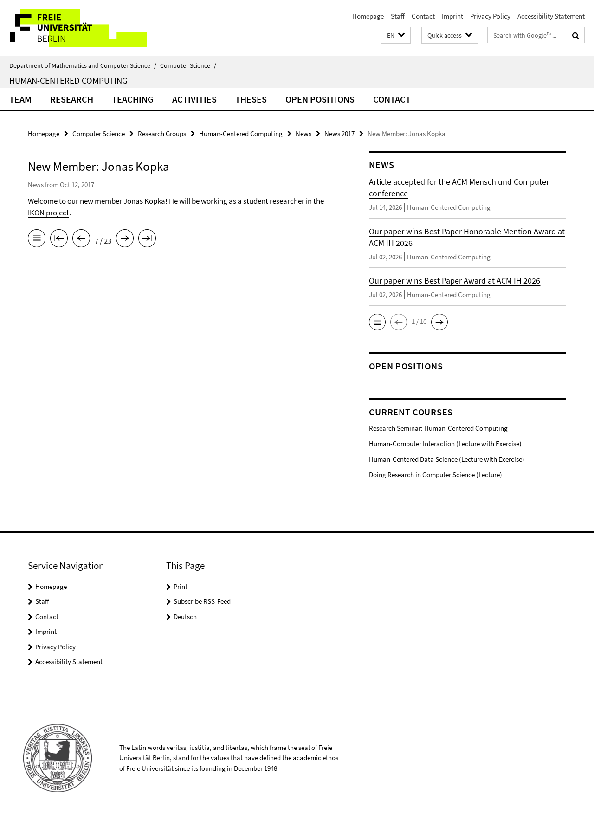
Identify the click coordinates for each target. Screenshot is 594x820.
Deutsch (185, 616)
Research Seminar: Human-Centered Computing (438, 428)
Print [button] (180, 586)
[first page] (59, 240)
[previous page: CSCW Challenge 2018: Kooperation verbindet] (81, 240)
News (303, 133)
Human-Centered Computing (68, 80)
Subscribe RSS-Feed (202, 601)
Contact (423, 16)
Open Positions (320, 99)
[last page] (147, 240)
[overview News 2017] (36, 240)
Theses (251, 99)
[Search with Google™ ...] (575, 35)
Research (71, 99)
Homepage (368, 16)
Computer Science (188, 65)
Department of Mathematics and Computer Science (82, 65)
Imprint (452, 16)
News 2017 (339, 133)
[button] (396, 35)
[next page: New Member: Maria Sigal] (125, 240)
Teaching (133, 99)
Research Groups (162, 133)
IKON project (48, 212)
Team (20, 99)
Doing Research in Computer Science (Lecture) (435, 474)
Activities (194, 99)
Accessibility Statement (551, 16)
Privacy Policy (490, 16)
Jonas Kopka (144, 201)
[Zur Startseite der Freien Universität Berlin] (77, 28)
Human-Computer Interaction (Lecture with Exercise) (445, 443)
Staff (398, 16)
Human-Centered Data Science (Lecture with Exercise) (446, 459)
